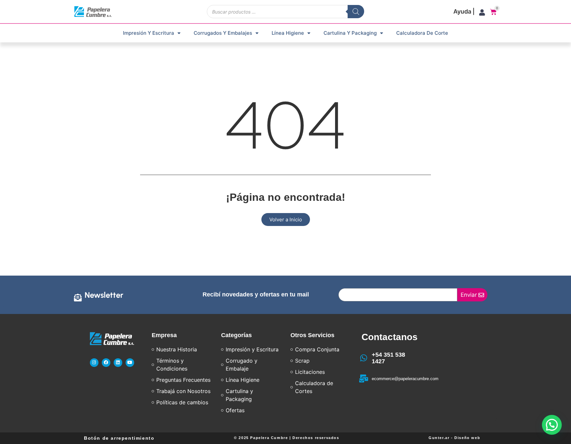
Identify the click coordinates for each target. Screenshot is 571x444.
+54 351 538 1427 (388, 358)
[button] (552, 425)
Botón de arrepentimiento (119, 438)
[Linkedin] (118, 362)
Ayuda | (464, 11)
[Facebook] (106, 362)
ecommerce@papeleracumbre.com (405, 378)
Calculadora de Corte (422, 33)
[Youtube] (130, 362)
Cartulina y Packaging (350, 33)
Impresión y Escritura (148, 33)
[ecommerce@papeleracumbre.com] (364, 378)
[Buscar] (356, 11)
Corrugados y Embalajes (223, 33)
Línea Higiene (288, 33)
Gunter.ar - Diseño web (454, 438)
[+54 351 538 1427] (364, 358)
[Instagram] (94, 362)
